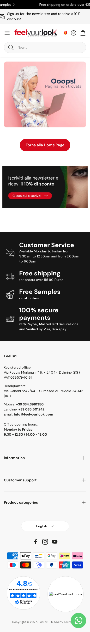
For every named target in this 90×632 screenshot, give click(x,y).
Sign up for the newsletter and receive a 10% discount (43, 16)
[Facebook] (35, 542)
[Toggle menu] (7, 33)
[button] (45, 47)
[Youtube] (55, 542)
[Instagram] (45, 542)
